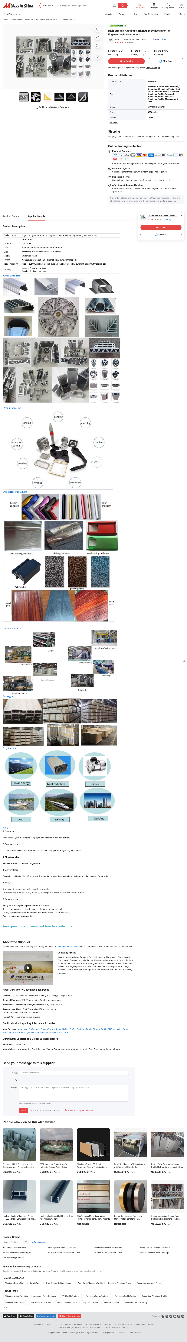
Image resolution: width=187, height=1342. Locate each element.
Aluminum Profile (67, 19)
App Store (9, 1316)
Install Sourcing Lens (71, 1316)
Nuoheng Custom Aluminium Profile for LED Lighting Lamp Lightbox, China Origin (19, 1219)
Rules (182, 14)
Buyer (121, 14)
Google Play (26, 1316)
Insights (151, 1324)
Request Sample (153, 67)
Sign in (181, 7)
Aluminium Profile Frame (41, 1302)
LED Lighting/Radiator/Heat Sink (62, 1247)
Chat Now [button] (167, 61)
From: (15, 1073)
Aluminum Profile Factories (44, 1296)
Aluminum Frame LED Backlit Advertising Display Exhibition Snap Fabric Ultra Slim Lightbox (92, 1167)
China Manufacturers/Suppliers (71, 1324)
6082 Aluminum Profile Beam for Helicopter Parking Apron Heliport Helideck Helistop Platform (54, 1167)
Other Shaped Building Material (59, 1283)
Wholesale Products (93, 1324)
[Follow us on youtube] (174, 1316)
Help (135, 14)
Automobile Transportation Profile (108, 1252)
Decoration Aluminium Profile (154, 1296)
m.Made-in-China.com (100, 1327)
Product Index (140, 1324)
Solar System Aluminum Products (108, 1247)
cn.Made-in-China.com (119, 1327)
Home (5, 19)
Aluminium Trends (111, 1302)
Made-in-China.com (82, 1327)
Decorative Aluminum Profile (149, 1283)
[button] (114, 5)
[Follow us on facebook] (163, 1316)
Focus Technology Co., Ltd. (74, 1332)
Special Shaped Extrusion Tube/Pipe (154, 1252)
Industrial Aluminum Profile (14, 1247)
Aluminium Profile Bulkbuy (136, 1302)
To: (16, 1080)
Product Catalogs (41, 1242)
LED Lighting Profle (30, 1032)
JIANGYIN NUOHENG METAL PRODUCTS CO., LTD (132, 39)
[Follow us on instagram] (170, 1316)
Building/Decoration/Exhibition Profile (64, 1252)
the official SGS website (68, 946)
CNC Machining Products (13, 1257)
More (5, 1307)
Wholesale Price (110, 1324)
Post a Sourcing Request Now (79, 1110)
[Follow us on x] (167, 1316)
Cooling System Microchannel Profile (154, 1247)
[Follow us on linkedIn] (182, 1316)
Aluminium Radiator (49, 1032)
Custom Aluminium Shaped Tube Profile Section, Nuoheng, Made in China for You (165, 1219)
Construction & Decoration (22, 19)
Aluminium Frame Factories (97, 1296)
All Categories (12, 14)
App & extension (151, 14)
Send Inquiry (126, 61)
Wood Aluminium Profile (67, 1302)
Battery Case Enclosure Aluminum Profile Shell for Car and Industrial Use (167, 1165)
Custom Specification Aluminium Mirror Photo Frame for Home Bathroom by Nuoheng (128, 1219)
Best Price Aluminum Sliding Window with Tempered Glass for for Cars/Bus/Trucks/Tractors (129, 1167)
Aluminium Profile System (125, 1296)
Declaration (122, 1332)
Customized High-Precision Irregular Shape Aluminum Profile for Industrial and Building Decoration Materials (18, 1167)
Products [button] (46, 5)
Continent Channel (125, 1324)
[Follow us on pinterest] (178, 1316)
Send (23, 1110)
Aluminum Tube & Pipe (14, 1283)
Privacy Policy (135, 1332)
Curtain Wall (35, 1283)
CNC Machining (115, 1029)
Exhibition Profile (84, 1029)
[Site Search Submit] (123, 5)
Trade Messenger (46, 1316)
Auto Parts (63, 1032)
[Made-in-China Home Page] (18, 5)
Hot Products (38, 1324)
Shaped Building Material (46, 19)
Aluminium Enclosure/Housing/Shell (18, 1252)
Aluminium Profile (26, 1029)
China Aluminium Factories (16, 1296)
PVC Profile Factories (71, 1296)
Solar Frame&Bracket (45, 1029)
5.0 (152, 219)
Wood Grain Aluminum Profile (90, 1283)
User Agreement (108, 1332)
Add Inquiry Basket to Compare (54, 107)
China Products (51, 1324)
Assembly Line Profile (66, 1029)
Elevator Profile (100, 1029)
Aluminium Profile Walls (15, 1302)
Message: (14, 1087)
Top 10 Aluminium (90, 1302)
